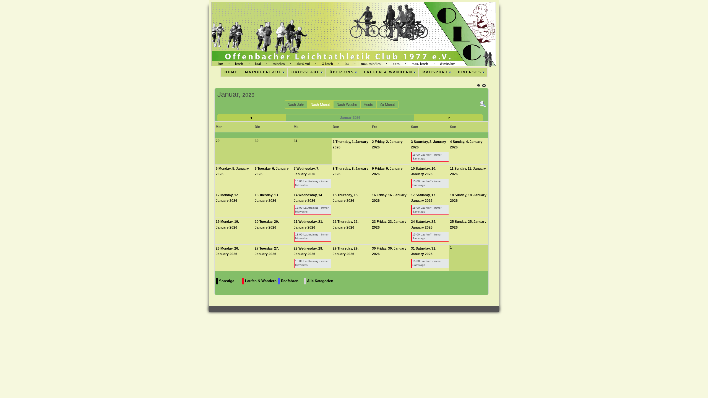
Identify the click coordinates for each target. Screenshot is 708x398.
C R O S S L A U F (305, 72)
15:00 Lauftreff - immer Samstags (426, 156)
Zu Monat (387, 105)
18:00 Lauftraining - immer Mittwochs (312, 183)
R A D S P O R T (435, 72)
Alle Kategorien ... (322, 281)
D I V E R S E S (469, 72)
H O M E (231, 72)
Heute (368, 105)
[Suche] (483, 103)
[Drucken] (479, 85)
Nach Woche (347, 105)
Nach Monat (320, 105)
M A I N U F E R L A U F (263, 72)
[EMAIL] (484, 85)
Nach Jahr (296, 105)
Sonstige (226, 281)
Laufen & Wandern (261, 281)
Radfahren (289, 281)
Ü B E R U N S (341, 72)
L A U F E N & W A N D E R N (388, 72)
